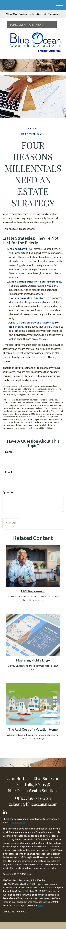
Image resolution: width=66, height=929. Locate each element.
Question (8, 492)
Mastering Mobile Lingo (33, 660)
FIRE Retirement (33, 591)
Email (8, 472)
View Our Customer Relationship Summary (33, 14)
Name (9, 451)
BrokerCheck (18, 822)
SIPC (40, 905)
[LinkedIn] (5, 811)
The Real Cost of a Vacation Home (33, 729)
